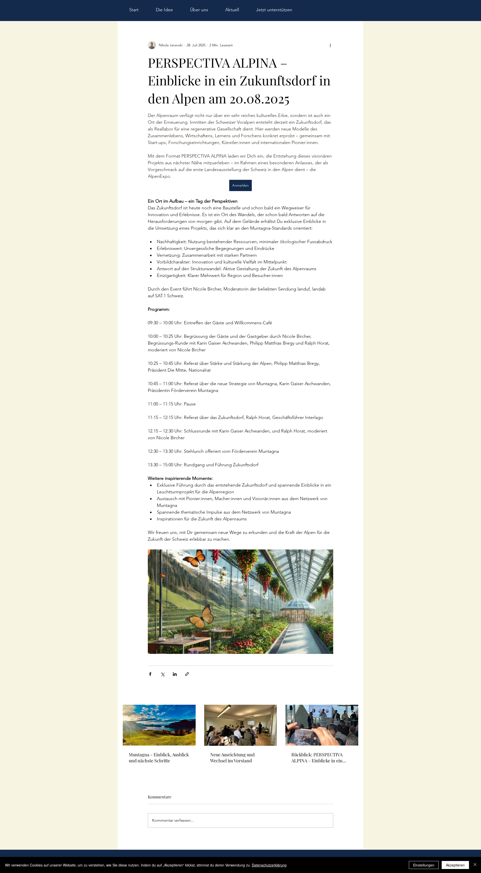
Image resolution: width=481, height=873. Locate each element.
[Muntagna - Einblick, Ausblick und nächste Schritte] (159, 725)
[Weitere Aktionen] (330, 45)
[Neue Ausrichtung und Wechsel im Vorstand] (240, 725)
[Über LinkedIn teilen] (174, 674)
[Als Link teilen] (187, 674)
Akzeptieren (455, 864)
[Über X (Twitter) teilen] (162, 674)
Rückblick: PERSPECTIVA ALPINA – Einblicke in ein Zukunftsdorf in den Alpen (317, 758)
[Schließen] (475, 865)
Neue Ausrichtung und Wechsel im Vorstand (232, 758)
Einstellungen (423, 864)
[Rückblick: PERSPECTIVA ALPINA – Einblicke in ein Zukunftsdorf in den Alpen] (321, 725)
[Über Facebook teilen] (150, 674)
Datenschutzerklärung (269, 864)
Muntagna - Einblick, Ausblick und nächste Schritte (159, 758)
